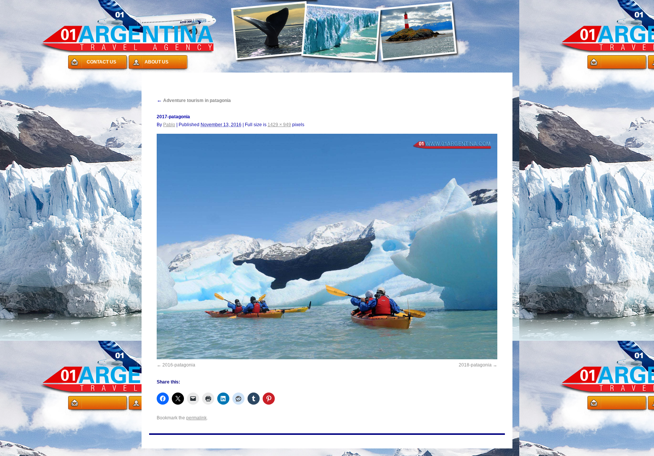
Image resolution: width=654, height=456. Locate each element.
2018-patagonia (475, 365)
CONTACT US (101, 62)
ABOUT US (156, 62)
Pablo (169, 124)
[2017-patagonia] (327, 247)
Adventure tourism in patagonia (194, 100)
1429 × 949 (279, 124)
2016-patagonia (178, 365)
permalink (196, 417)
